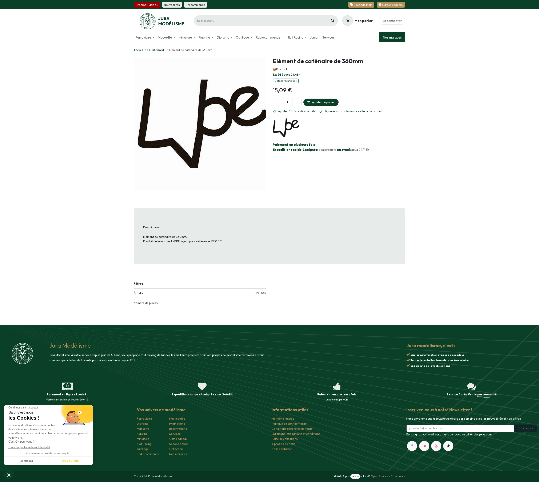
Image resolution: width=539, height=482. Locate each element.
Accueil (138, 50)
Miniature (143, 439)
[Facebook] (412, 451)
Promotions (177, 424)
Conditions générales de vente (292, 429)
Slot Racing (144, 444)
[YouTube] (436, 451)
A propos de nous (283, 444)
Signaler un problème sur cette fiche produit (353, 111)
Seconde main (178, 444)
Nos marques (392, 37)
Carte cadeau (178, 439)
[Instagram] (424, 451)
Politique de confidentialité (289, 424)
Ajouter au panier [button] (323, 102)
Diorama (142, 424)
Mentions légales (283, 418)
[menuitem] (145, 37)
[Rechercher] (332, 20)
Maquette (143, 429)
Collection (176, 449)
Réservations (178, 429)
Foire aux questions (285, 439)
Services (175, 434)
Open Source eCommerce (388, 476)
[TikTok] (448, 451)
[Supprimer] (277, 102)
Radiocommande (148, 454)
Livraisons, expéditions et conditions (296, 434)
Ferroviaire (144, 418)
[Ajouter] (297, 102)
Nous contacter (282, 449)
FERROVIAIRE (156, 50)
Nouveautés (177, 418)
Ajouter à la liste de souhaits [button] (296, 111)
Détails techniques (286, 80)
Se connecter (392, 21)
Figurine (142, 434)
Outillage (143, 449)
